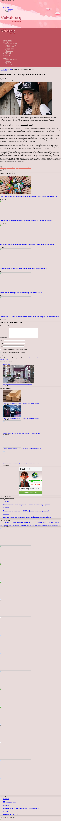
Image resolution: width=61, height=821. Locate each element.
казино (44, 522)
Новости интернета (11, 59)
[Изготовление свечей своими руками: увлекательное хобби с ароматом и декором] (15, 634)
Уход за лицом (10, 46)
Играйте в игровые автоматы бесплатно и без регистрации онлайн (21, 463)
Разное (8, 61)
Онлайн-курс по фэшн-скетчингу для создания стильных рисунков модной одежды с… (30, 317)
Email (2, 343)
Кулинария (7, 52)
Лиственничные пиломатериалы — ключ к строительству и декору (21, 403)
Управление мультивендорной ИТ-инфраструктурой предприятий (21, 418)
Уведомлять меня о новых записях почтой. (13, 352)
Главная (2, 69)
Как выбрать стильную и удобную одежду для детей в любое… (21, 292)
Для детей (6, 55)
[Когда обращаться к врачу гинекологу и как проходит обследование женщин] (15, 652)
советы (55, 525)
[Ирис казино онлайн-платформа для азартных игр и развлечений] (15, 741)
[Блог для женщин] (11, 22)
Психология (9, 51)
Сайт (1, 346)
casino (1, 522)
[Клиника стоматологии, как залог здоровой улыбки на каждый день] (12, 432)
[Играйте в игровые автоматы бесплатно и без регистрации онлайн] (12, 462)
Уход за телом (10, 48)
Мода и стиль (7, 41)
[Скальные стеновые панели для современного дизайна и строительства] (12, 447)
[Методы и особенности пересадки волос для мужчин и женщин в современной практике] (15, 687)
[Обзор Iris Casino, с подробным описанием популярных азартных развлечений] (15, 723)
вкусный (10, 522)
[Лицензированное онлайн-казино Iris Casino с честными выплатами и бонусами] (15, 777)
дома (31, 522)
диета (27, 522)
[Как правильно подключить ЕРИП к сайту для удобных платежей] (15, 669)
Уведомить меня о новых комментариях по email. (15, 349)
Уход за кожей (10, 49)
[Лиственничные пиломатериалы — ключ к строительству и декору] (12, 401)
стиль (58, 525)
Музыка (8, 62)
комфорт (51, 522)
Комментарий (4, 337)
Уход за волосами (11, 45)
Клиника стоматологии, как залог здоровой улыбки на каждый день (21, 433)
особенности (9, 525)
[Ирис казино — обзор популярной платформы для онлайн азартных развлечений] (15, 759)
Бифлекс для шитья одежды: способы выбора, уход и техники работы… (25, 268)
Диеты (5, 42)
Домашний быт (8, 53)
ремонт (41, 525)
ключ (47, 522)
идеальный (35, 522)
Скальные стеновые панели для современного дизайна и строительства (22, 448)
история (40, 522)
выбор (14, 522)
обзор (1, 525)
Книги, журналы (10, 64)
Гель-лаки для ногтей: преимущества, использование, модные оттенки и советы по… (29, 196)
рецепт (46, 525)
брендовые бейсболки (9, 168)
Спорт (5, 56)
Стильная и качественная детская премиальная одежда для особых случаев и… (27, 220)
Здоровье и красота (10, 43)
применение (37, 525)
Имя (1, 340)
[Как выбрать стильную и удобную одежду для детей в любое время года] (15, 289)
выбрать (21, 522)
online (1, 168)
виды (7, 522)
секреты (51, 525)
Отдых (5, 58)
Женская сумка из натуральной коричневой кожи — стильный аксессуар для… (27, 244)
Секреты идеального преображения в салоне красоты (17, 384)
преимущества (27, 525)
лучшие (56, 522)
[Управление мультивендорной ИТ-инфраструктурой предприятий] (12, 417)
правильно (17, 525)
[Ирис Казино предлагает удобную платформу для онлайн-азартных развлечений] (15, 705)
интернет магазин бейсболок (23, 168)
